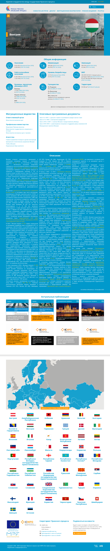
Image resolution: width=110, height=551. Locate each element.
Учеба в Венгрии (10, 143)
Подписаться (80, 533)
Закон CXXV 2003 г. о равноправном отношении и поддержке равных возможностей (63, 123)
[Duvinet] (96, 546)
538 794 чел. (27, 282)
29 (62, 243)
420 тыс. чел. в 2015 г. (90, 171)
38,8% (78, 195)
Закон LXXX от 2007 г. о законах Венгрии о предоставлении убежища (59, 121)
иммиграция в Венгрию (64, 171)
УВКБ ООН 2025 (23, 90)
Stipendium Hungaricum (89, 201)
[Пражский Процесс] (16, 8)
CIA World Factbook (93, 87)
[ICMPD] (28, 522)
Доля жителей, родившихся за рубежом (26, 168)
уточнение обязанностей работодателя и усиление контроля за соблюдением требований (88, 265)
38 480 (86, 203)
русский (101, 1)
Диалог (53, 11)
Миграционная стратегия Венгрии (49, 126)
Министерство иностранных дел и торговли (18, 133)
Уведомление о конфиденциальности (17, 547)
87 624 (24, 223)
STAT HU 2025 (25, 67)
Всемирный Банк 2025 (27, 65)
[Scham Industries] (101, 546)
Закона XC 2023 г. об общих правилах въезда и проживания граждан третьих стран (88, 227)
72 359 (69, 248)
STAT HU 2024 (57, 67)
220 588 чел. (34, 258)
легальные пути (66, 220)
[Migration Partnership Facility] (13, 535)
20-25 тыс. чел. (47, 178)
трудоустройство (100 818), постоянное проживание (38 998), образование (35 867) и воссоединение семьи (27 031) (22, 219)
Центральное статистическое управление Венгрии (20, 141)
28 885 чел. (59, 197)
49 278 (68, 187)
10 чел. (59, 244)
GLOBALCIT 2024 (56, 88)
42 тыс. (53, 258)
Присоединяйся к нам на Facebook (51, 533)
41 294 (36, 265)
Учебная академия (89, 11)
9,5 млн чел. (16, 162)
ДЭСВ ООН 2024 (58, 65)
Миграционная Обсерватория (69, 11)
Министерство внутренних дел (14, 120)
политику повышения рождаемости (27, 180)
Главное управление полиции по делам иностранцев (21, 139)
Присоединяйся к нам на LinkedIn (51, 535)
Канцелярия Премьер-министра (15, 127)
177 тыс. (68, 237)
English (94, 1)
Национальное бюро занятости (15, 146)
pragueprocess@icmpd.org (49, 531)
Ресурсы (101, 11)
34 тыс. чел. (75, 185)
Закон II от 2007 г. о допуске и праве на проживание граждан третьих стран (61, 117)
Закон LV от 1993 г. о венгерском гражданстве (52, 119)
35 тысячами (100, 258)
